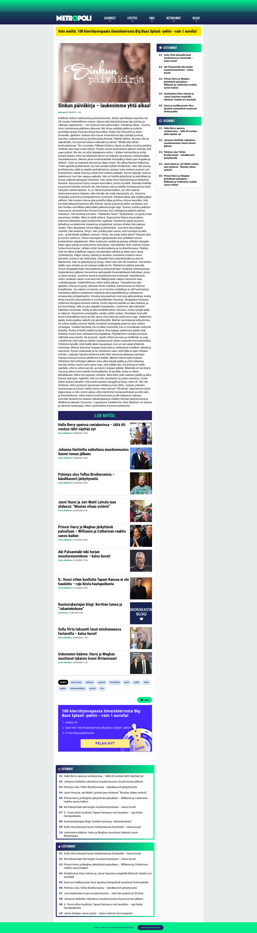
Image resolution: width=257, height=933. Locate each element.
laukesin (89, 682)
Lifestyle (132, 18)
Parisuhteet (115, 682)
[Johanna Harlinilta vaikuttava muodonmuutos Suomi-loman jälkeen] (141, 458)
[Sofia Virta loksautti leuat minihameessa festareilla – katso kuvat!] (141, 638)
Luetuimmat (68, 846)
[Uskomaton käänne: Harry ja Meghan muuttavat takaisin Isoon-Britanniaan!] (141, 663)
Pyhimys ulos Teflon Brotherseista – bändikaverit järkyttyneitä (86, 476)
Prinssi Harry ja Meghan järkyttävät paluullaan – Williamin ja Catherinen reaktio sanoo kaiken (92, 531)
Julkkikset (110, 18)
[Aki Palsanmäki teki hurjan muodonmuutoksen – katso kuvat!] (141, 561)
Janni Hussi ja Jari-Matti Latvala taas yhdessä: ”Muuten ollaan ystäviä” (87, 504)
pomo (126, 682)
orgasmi (101, 682)
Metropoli (62, 112)
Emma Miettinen (65, 433)
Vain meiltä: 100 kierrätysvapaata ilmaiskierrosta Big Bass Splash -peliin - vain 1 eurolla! (127, 31)
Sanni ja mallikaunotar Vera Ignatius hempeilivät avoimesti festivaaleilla (106, 882)
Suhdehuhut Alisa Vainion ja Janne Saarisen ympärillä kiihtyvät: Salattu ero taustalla (108, 875)
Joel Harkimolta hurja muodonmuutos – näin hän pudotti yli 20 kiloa (103, 893)
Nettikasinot (173, 18)
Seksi (146, 682)
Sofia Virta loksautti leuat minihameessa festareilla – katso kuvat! (89, 631)
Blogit (196, 18)
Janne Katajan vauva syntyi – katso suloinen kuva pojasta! (98, 913)
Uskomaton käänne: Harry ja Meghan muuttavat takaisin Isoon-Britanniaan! (87, 656)
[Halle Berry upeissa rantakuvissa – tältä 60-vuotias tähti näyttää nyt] (141, 434)
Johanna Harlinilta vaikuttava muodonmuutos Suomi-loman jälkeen (93, 451)
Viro (102, 688)
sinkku (63, 688)
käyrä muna (76, 682)
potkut (136, 682)
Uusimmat (67, 769)
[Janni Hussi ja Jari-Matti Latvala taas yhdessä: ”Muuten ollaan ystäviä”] (141, 511)
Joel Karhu (62, 613)
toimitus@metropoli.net (150, 927)
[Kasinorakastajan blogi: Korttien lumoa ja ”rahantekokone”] (141, 613)
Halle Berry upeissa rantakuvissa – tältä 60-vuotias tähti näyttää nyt (92, 426)
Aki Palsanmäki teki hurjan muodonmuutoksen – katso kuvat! (84, 554)
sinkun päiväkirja (77, 688)
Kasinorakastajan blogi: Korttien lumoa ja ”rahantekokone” (90, 606)
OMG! (152, 18)
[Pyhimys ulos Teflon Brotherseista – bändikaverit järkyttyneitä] (141, 483)
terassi (92, 688)
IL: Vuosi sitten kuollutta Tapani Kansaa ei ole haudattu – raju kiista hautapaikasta (93, 581)
